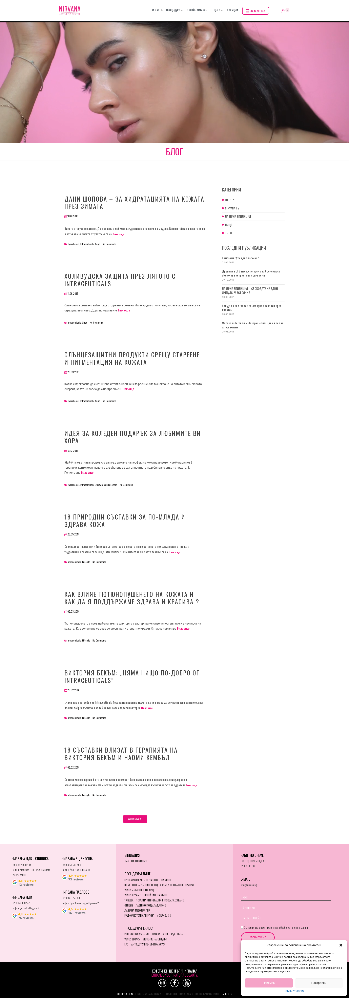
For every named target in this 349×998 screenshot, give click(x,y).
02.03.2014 (73, 611)
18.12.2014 (72, 451)
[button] (341, 945)
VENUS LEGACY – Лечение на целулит (145, 939)
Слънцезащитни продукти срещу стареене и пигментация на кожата (132, 358)
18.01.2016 (72, 216)
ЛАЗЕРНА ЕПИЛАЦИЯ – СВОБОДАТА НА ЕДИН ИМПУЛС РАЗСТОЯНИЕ (250, 290)
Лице (97, 244)
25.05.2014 (73, 534)
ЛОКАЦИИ (232, 10)
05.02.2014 (73, 767)
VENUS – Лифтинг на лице (139, 890)
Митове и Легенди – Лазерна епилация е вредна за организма (252, 325)
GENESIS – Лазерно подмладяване (145, 905)
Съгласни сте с (275, 927)
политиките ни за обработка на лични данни (284, 927)
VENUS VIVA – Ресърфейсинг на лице (145, 895)
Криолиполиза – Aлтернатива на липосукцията (153, 934)
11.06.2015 (72, 293)
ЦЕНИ (217, 10)
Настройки (318, 983)
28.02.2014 (73, 690)
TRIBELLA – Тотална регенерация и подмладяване (154, 900)
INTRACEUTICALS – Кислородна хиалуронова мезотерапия (159, 885)
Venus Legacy (110, 484)
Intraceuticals (87, 244)
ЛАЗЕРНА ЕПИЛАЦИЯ (135, 861)
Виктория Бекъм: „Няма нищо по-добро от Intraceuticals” (132, 676)
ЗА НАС (155, 10)
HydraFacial (73, 244)
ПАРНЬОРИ (226, 994)
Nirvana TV (232, 208)
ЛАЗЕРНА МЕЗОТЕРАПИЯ (137, 910)
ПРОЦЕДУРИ (173, 10)
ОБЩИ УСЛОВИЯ (295, 991)
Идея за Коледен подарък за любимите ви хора (132, 436)
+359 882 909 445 (22, 864)
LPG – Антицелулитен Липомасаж (144, 944)
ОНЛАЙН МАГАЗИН (197, 10)
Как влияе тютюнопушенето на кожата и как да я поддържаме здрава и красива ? (131, 597)
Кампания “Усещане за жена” (240, 258)
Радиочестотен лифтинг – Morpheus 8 (147, 915)
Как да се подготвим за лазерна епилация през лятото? (251, 307)
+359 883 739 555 (71, 864)
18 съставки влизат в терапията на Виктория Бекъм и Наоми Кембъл (121, 753)
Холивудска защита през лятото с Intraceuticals (120, 279)
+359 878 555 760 (71, 898)
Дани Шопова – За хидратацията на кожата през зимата (134, 202)
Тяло (228, 233)
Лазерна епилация (238, 216)
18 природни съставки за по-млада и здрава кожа (124, 520)
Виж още (118, 234)
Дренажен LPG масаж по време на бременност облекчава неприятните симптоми (251, 273)
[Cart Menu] (283, 11)
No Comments (109, 244)
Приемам (269, 983)
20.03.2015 (73, 372)
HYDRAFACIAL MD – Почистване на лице (147, 880)
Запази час (258, 11)
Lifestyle (99, 484)
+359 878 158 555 (21, 903)
